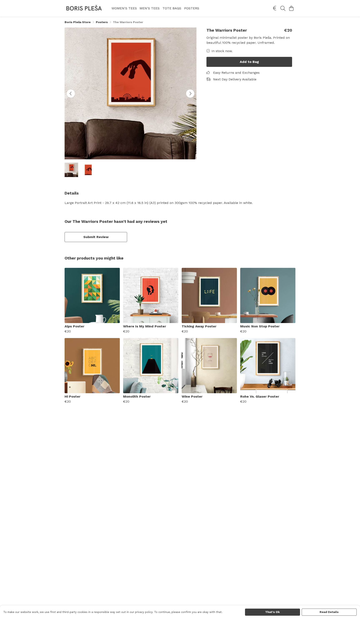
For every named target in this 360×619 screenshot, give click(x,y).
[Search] (283, 8)
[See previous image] (71, 93)
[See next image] (190, 93)
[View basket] (291, 8)
